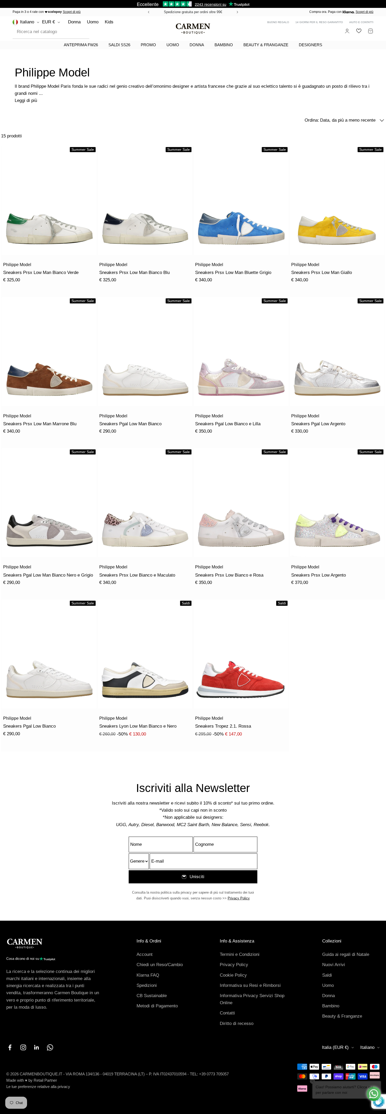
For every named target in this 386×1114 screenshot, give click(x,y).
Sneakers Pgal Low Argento (318, 423)
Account (145, 954)
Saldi (327, 975)
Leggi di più (26, 100)
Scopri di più (72, 12)
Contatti (227, 1013)
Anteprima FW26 (81, 45)
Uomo (92, 21)
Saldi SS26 (119, 45)
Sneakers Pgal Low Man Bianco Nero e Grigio (48, 575)
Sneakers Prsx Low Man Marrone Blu (39, 423)
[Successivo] (238, 12)
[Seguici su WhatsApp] (50, 1047)
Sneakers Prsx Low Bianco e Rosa (229, 575)
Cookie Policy (233, 975)
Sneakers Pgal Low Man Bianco (130, 423)
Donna (74, 21)
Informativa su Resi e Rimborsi (250, 985)
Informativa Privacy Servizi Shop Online (252, 999)
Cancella (76, 31)
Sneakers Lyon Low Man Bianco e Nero (137, 726)
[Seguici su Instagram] (23, 1047)
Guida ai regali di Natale (345, 954)
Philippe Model (17, 264)
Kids (109, 21)
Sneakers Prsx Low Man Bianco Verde (41, 272)
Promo (148, 45)
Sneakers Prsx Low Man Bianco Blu (134, 272)
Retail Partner (45, 1080)
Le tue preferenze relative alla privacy (38, 1086)
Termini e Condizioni (239, 954)
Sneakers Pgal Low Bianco (29, 726)
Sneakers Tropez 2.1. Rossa (223, 726)
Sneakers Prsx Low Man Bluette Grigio (233, 272)
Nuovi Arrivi (333, 964)
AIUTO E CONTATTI (361, 22)
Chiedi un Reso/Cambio (160, 964)
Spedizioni (147, 985)
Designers (310, 45)
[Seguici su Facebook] (9, 1047)
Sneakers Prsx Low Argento (318, 575)
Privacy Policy (239, 898)
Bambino (224, 45)
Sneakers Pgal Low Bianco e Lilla (227, 423)
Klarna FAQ (148, 975)
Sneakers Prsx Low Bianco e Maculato (137, 575)
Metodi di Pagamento (157, 1005)
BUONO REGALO (278, 22)
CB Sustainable (152, 995)
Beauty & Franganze (265, 45)
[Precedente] (147, 12)
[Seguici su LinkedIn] (36, 1047)
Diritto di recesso (236, 1023)
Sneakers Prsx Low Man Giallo (321, 272)
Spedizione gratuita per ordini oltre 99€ (193, 12)
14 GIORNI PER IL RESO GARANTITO (319, 22)
